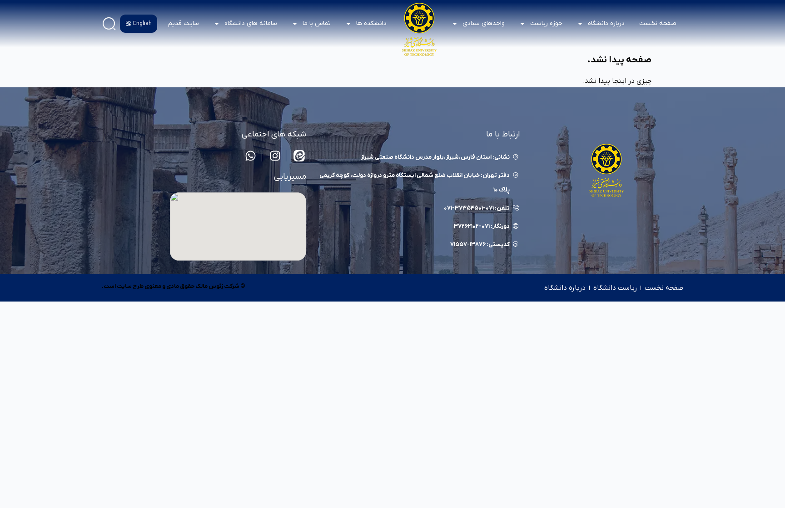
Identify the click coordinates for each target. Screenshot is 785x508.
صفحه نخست (657, 23)
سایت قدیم (183, 23)
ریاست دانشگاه (615, 287)
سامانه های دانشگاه (250, 23)
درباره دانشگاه (565, 287)
